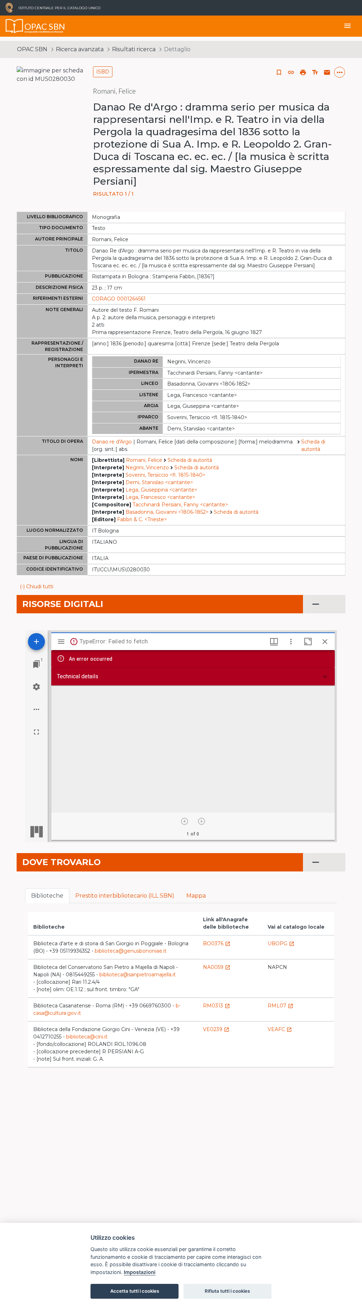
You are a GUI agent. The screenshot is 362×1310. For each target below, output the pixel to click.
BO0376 (216, 943)
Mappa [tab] (196, 895)
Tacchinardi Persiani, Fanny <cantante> (180, 504)
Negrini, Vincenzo (147, 467)
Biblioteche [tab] (47, 895)
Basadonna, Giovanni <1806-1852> (167, 512)
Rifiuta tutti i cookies (227, 1291)
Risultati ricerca (134, 49)
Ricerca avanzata (80, 49)
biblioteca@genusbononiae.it (131, 951)
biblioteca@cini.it (86, 1037)
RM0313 (216, 1005)
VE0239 (216, 1029)
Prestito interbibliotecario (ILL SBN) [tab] (124, 895)
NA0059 (216, 967)
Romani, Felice (144, 460)
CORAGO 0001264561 (119, 299)
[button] (291, 72)
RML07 (280, 1005)
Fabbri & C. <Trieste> (142, 519)
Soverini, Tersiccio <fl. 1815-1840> (165, 475)
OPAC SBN (32, 49)
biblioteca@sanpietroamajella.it (137, 974)
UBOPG (281, 943)
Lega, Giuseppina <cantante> (161, 490)
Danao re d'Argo (112, 442)
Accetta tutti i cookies (134, 1291)
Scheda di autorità (313, 445)
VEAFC (280, 1029)
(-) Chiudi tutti (36, 586)
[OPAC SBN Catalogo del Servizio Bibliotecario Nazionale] (14, 26)
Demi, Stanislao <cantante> (159, 482)
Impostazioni (140, 1272)
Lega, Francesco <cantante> (160, 497)
